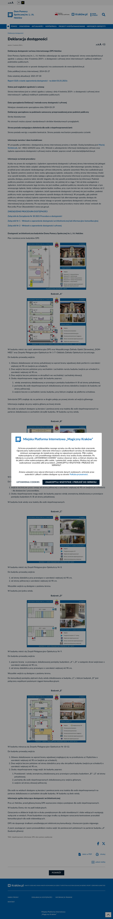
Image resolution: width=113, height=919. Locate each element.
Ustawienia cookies (28, 482)
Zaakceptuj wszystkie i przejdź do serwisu (71, 482)
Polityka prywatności (79, 475)
